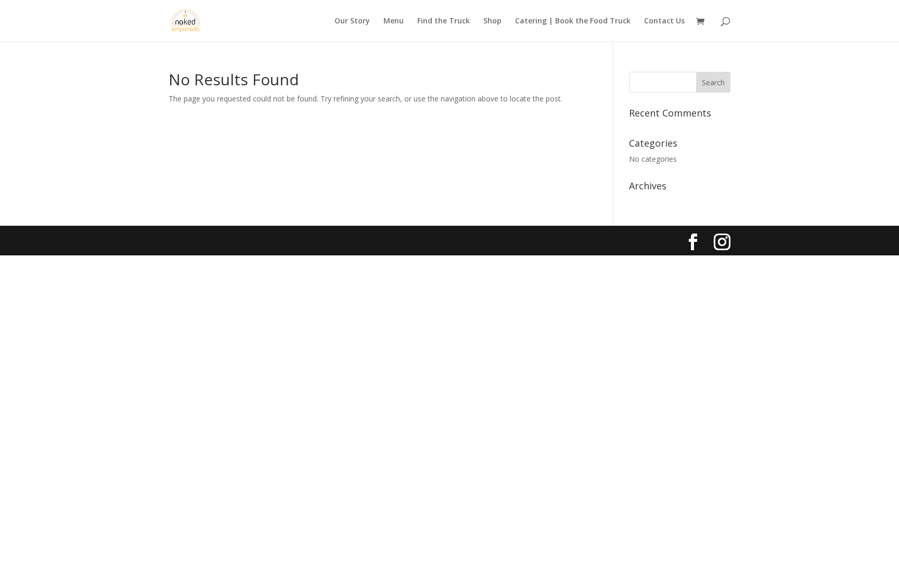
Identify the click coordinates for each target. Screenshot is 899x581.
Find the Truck (443, 21)
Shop (492, 21)
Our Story (352, 21)
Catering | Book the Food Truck (573, 21)
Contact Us (664, 21)
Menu (393, 21)
